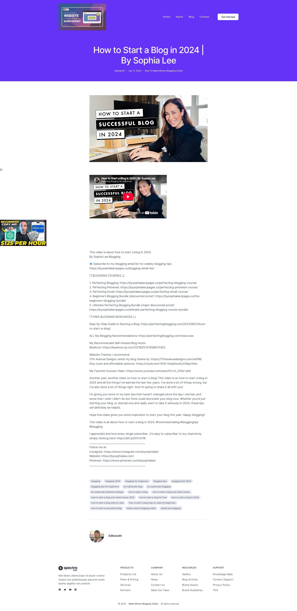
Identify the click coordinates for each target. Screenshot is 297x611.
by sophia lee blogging (158, 486)
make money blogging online (141, 508)
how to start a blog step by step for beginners (152, 502)
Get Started (228, 16)
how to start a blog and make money (171, 492)
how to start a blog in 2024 (185, 497)
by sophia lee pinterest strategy (107, 492)
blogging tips (160, 481)
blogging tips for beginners (105, 486)
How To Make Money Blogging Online (164, 70)
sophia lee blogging (171, 508)
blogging (95, 481)
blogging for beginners (136, 481)
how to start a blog (138, 492)
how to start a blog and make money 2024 (112, 497)
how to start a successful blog (106, 508)
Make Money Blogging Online (143, 603)
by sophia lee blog (133, 486)
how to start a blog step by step (107, 502)
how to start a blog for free (152, 497)
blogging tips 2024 (181, 481)
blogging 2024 (112, 481)
